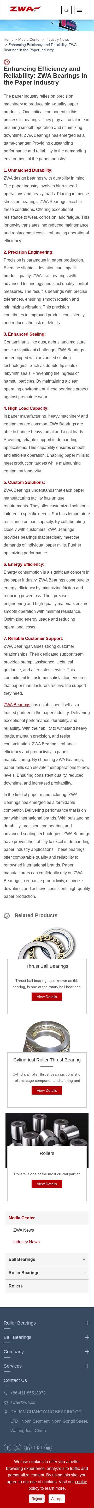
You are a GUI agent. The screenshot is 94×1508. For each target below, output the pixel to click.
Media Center (29, 39)
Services (13, 1366)
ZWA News (23, 1230)
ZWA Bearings (17, 705)
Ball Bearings (22, 1259)
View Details (47, 997)
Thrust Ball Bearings (47, 966)
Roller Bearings (24, 1272)
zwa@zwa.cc (22, 1402)
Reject (37, 1499)
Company (14, 1351)
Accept (56, 1499)
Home (9, 39)
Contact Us (15, 1380)
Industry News (57, 39)
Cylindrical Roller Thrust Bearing (47, 1059)
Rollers (47, 1153)
